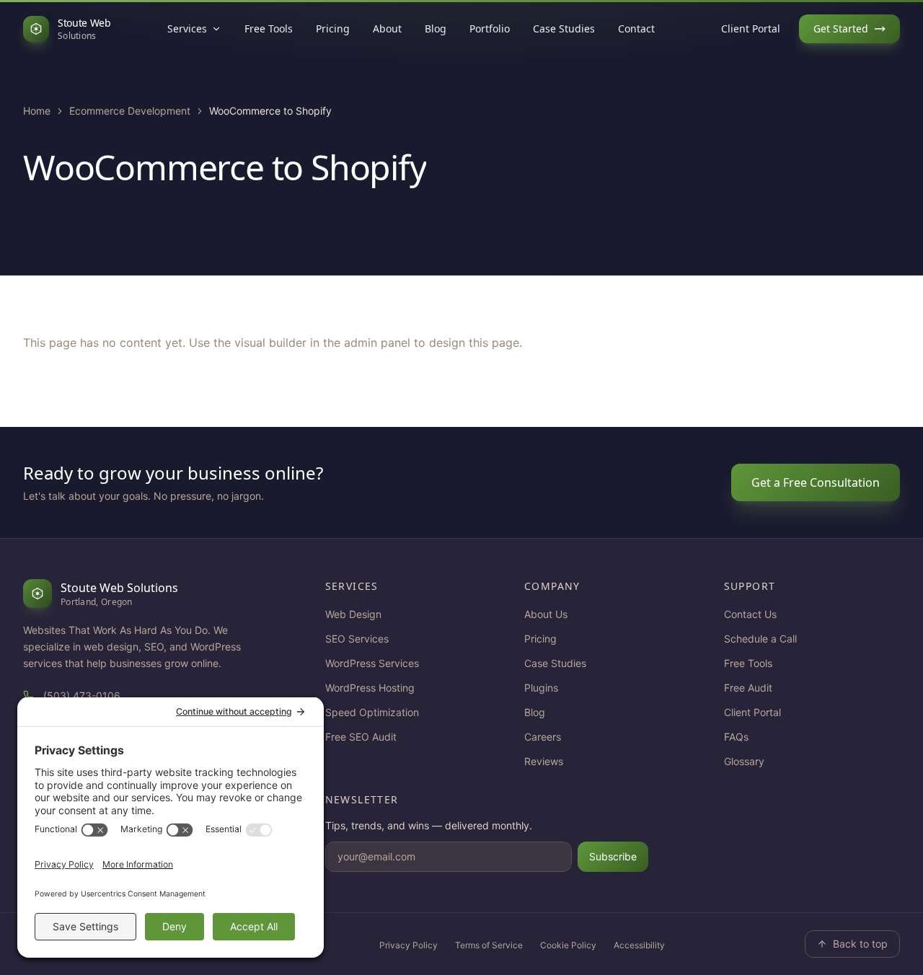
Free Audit (748, 687)
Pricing (333, 28)
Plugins (541, 687)
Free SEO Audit (361, 737)
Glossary (744, 761)
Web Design (353, 614)
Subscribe (613, 856)
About (387, 28)
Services (187, 28)
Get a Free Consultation (815, 482)
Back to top (860, 944)
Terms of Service (489, 945)
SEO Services (357, 638)
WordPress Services (372, 663)
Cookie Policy (568, 945)
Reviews (543, 761)
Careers (542, 737)
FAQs (736, 737)
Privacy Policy (408, 945)
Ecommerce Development (129, 111)
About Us (546, 614)
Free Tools (268, 28)
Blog (435, 28)
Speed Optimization (372, 712)
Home (36, 111)
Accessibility (639, 945)
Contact (636, 28)
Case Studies (564, 28)
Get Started (840, 28)
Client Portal (750, 28)
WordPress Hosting (370, 687)
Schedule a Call (760, 638)
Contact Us (750, 614)
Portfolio (489, 28)
